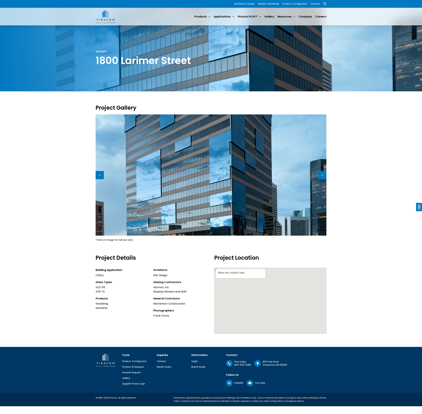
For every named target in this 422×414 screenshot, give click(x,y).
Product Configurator (295, 3)
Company (305, 16)
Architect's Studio (244, 3)
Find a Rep (240, 361)
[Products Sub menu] (209, 17)
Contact (315, 3)
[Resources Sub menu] (294, 17)
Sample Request (131, 372)
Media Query (164, 367)
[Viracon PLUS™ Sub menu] (260, 17)
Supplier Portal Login (133, 384)
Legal (194, 361)
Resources (284, 16)
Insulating (102, 304)
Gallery (269, 16)
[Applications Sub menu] (233, 17)
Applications (222, 16)
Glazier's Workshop (268, 3)
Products (200, 16)
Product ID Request (133, 367)
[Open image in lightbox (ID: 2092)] (211, 175)
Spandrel (101, 308)
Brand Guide (198, 367)
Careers (320, 16)
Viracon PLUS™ (247, 16)
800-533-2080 (242, 364)
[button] (211, 233)
